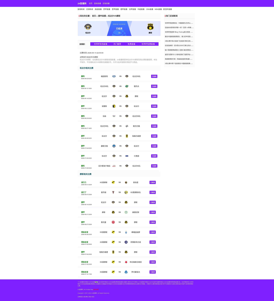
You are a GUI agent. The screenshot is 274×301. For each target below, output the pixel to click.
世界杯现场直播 (100, 43)
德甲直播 (123, 9)
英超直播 (98, 9)
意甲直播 (115, 9)
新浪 (90, 297)
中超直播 (141, 9)
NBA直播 (158, 9)
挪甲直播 (102, 15)
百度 (84, 297)
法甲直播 (132, 9)
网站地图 (96, 289)
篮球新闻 (81, 9)
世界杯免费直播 (148, 43)
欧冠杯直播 (167, 9)
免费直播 (131, 43)
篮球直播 (97, 3)
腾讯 (87, 297)
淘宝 (93, 297)
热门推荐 (117, 43)
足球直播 (106, 3)
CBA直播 (149, 9)
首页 (90, 3)
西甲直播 (106, 9)
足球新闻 (89, 9)
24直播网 (82, 3)
